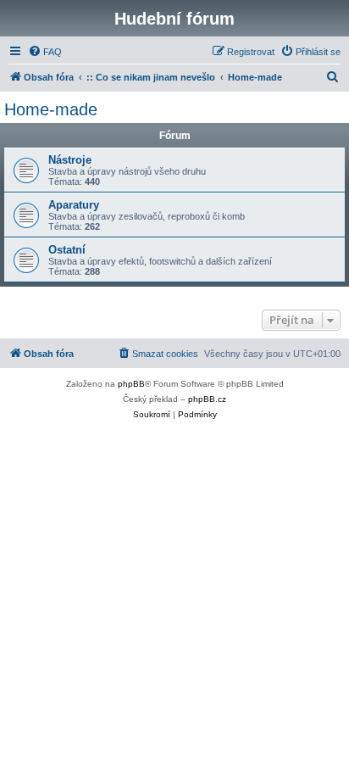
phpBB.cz (207, 399)
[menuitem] (45, 52)
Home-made (50, 109)
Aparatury (73, 204)
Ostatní (67, 249)
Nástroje (69, 160)
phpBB (131, 383)
